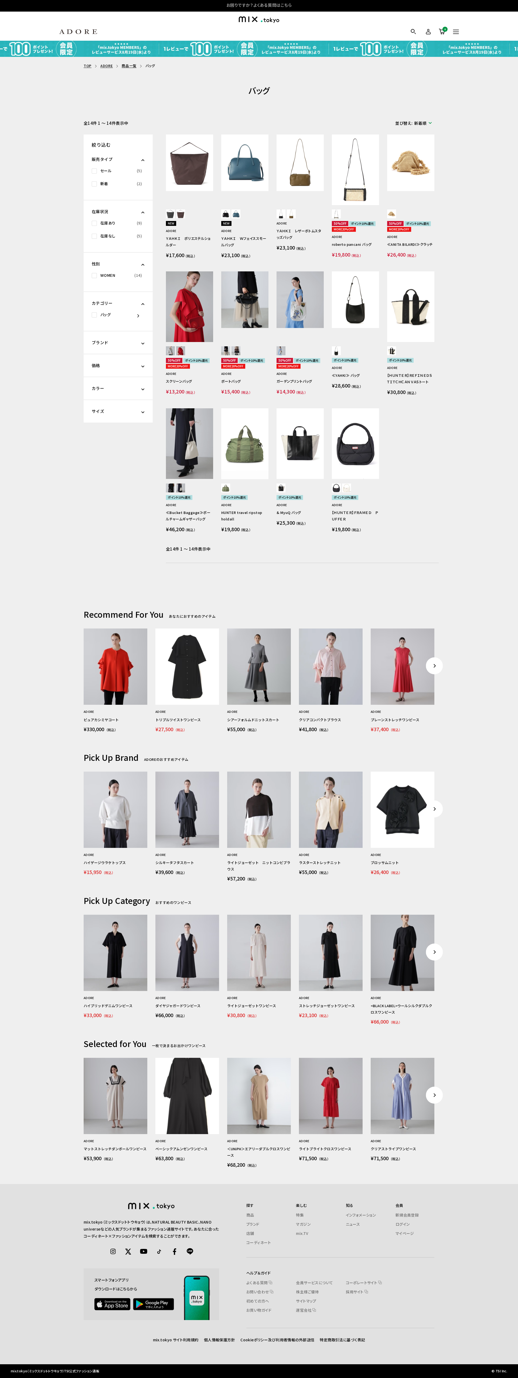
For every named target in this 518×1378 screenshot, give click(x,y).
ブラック (225, 213)
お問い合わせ (258, 1291)
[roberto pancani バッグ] (355, 169)
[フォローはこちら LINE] (190, 1252)
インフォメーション (361, 1215)
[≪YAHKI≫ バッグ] (355, 299)
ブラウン (291, 213)
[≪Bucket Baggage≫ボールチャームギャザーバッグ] (189, 443)
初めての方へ (257, 1301)
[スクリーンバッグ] (189, 306)
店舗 (250, 1233)
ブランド (100, 342)
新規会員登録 (407, 1215)
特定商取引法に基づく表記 (342, 1339)
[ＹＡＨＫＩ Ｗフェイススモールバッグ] (244, 162)
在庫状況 (100, 211)
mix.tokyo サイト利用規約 (176, 1339)
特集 (300, 1215)
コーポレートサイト (362, 1282)
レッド (180, 350)
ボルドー (180, 213)
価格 (96, 365)
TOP (87, 65)
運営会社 (304, 1310)
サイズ (98, 411)
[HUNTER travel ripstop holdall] (244, 443)
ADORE (106, 65)
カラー (98, 388)
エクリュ (180, 487)
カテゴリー (102, 303)
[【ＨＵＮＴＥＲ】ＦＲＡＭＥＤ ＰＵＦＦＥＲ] (355, 443)
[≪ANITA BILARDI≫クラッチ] (410, 162)
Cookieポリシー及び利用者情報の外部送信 (277, 1339)
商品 (250, 1215)
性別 (96, 264)
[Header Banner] (259, 49)
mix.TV (302, 1233)
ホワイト (281, 350)
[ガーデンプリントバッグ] (300, 299)
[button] (414, 123)
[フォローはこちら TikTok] (159, 1252)
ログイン (403, 1224)
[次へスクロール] (434, 665)
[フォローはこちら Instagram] (113, 1252)
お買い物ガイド (258, 1310)
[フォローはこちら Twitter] (128, 1252)
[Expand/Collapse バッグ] (131, 316)
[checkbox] (118, 170)
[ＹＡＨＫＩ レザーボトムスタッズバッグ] (300, 162)
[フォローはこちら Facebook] (175, 1252)
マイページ (405, 1233)
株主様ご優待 (307, 1291)
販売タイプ (102, 159)
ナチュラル (391, 213)
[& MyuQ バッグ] (300, 443)
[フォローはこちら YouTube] (144, 1252)
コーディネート (258, 1242)
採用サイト (355, 1291)
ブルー (235, 213)
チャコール (170, 213)
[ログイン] (427, 31)
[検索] (413, 31)
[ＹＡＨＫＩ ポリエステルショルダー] (189, 162)
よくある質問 (257, 1282)
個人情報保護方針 (219, 1339)
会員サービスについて (314, 1282)
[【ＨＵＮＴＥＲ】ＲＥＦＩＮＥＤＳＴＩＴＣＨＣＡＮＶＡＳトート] (410, 306)
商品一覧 (129, 65)
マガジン (303, 1224)
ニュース (353, 1224)
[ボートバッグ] (244, 299)
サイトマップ (306, 1301)
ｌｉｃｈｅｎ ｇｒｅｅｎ (225, 487)
